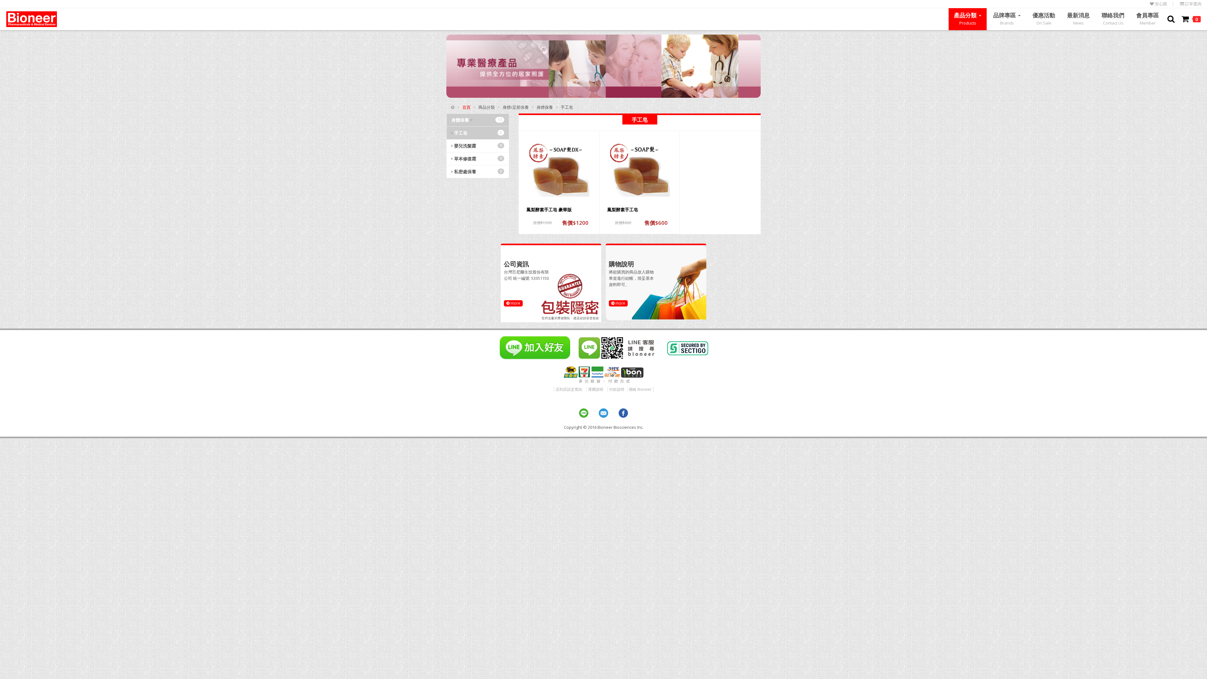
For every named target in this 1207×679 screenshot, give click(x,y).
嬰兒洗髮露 (477, 146)
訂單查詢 (1192, 4)
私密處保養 (477, 171)
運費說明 (595, 389)
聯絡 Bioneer (640, 389)
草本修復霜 (477, 159)
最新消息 (1078, 18)
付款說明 (616, 389)
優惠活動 (1044, 18)
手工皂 (477, 133)
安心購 (1160, 4)
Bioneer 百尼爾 (31, 19)
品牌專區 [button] (1005, 18)
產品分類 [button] (966, 18)
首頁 (466, 107)
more (515, 303)
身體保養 (476, 120)
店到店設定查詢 (569, 389)
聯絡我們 (1113, 18)
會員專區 (1147, 18)
